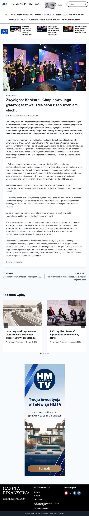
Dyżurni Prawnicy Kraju (44, 15)
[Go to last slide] (6, 325)
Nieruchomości (46, 20)
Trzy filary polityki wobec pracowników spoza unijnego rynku (66, 276)
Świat (13, 15)
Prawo (81, 15)
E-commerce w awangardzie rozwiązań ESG (22, 275)
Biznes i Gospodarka (25, 15)
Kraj (7, 15)
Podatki (56, 20)
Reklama (37, 496)
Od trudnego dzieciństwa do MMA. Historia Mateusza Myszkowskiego (27, 30)
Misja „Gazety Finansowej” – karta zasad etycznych (46, 504)
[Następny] (83, 325)
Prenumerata (38, 499)
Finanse (24, 20)
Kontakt (37, 492)
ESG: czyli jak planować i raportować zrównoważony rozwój (64, 334)
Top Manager (14, 20)
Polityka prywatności (41, 508)
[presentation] (22, 313)
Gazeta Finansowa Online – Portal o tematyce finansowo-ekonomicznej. (14, 498)
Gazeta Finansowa (16, 115)
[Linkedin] (79, 493)
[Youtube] (66, 493)
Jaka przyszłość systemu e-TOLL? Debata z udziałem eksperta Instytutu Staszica (21, 334)
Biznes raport (62, 15)
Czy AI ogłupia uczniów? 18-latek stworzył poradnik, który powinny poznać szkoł (54, 30)
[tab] (40, 353)
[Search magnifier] (85, 4)
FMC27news (33, 20)
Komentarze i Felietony (70, 20)
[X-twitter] (70, 493)
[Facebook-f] (74, 493)
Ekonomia (73, 15)
